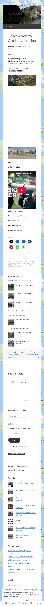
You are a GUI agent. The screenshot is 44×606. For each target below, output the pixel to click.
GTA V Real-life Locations (25, 490)
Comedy (27, 261)
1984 (10, 263)
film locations (17, 265)
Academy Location (18, 263)
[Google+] (20, 470)
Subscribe (12, 424)
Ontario (25, 265)
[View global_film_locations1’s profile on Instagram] (12, 470)
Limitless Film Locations (16, 315)
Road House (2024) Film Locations (20, 557)
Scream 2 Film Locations (24, 293)
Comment (27, 400)
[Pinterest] (15, 470)
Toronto (18, 267)
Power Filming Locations (24, 483)
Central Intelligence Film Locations (20, 311)
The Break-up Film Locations (18, 328)
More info (28, 63)
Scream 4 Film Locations (24, 285)
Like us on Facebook (16, 453)
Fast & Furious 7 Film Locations (19, 281)
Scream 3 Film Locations (24, 302)
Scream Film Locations (24, 332)
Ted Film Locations (22, 319)
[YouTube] (17, 470)
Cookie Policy (15, 596)
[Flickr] (23, 470)
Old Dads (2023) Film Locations (19, 560)
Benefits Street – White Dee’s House (32, 354)
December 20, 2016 (15, 261)
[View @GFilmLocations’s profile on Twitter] (9, 470)
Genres (18, 520)
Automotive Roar (14, 46)
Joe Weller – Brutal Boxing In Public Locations (16, 354)
